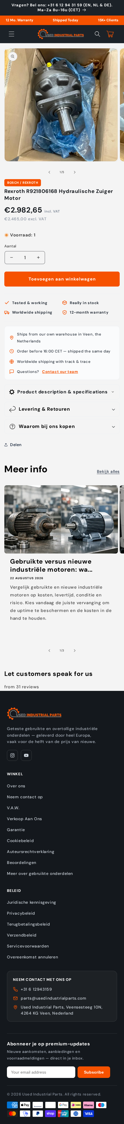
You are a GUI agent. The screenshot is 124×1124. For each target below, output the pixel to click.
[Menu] (11, 34)
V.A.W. (13, 807)
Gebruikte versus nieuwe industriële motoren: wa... (51, 566)
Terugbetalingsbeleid (28, 924)
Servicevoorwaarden (28, 946)
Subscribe (94, 1072)
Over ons (16, 785)
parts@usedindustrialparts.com (53, 998)
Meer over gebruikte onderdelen (40, 873)
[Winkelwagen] (110, 34)
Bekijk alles (108, 471)
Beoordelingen (21, 862)
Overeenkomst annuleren (32, 957)
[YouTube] (26, 755)
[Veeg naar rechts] (74, 172)
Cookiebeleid (20, 840)
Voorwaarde (15, 229)
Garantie (16, 829)
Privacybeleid (21, 913)
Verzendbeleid (22, 935)
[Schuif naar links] (49, 172)
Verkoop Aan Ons (24, 818)
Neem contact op (25, 796)
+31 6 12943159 (36, 989)
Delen (16, 444)
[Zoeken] (97, 34)
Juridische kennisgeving (31, 902)
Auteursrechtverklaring (30, 851)
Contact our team (60, 371)
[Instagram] (12, 755)
